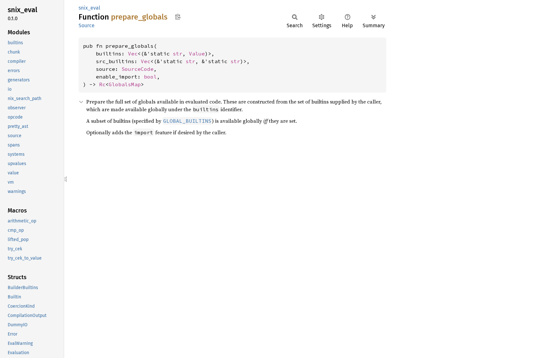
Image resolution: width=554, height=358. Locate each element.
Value (197, 53)
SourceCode (138, 69)
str (177, 53)
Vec (133, 53)
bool (150, 76)
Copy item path (177, 16)
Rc (102, 84)
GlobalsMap (125, 84)
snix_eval (89, 8)
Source (87, 25)
